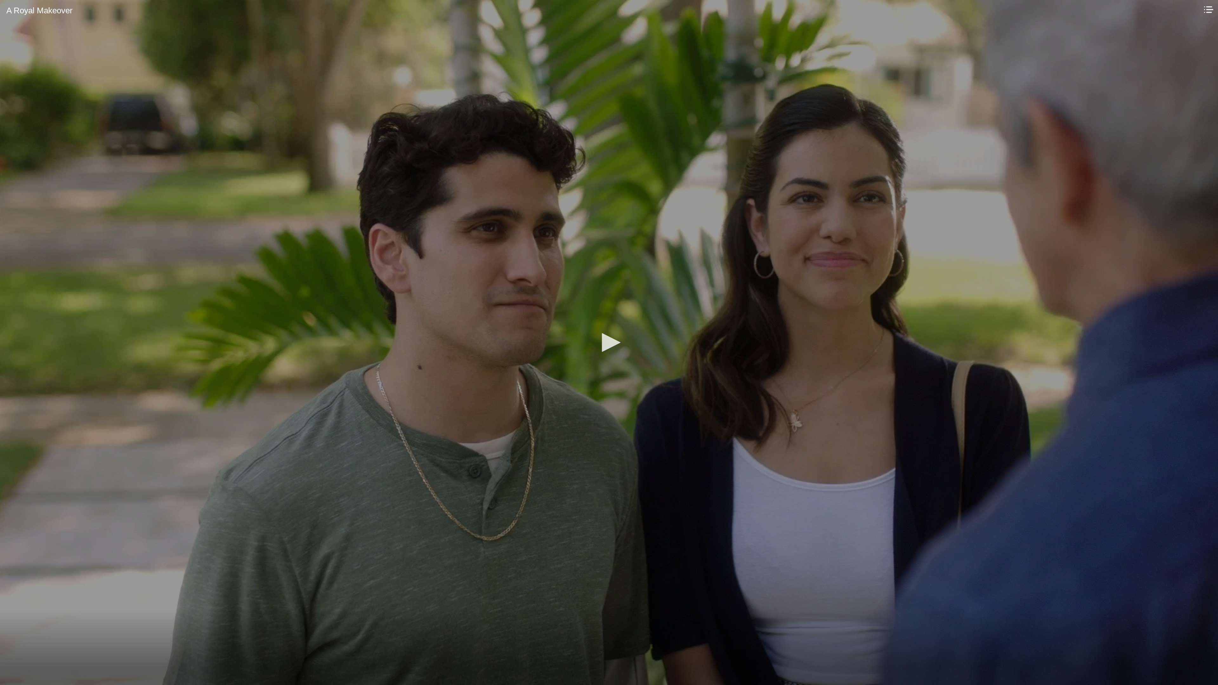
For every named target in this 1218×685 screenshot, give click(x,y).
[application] (609, 342)
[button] (609, 342)
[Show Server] (1208, 9)
